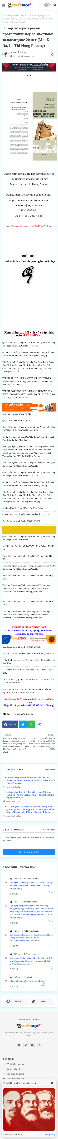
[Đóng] (52, 1082)
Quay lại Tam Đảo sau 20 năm (16, 420)
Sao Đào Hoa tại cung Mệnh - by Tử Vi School (23, 508)
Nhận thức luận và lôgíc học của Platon (27, 981)
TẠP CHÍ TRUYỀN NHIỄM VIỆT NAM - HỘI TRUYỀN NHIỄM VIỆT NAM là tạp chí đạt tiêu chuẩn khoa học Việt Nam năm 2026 (27, 381)
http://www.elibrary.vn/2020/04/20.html (29, 226)
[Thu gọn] (46, 1082)
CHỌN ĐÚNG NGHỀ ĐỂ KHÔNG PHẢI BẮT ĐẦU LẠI (26, 514)
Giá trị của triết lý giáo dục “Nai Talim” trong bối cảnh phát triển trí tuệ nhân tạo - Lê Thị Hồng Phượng (31, 885)
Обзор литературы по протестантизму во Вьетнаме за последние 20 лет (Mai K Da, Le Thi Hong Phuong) (31, 780)
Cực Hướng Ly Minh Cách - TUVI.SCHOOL (21, 521)
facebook (19, 1001)
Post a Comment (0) (29, 852)
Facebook (12, 724)
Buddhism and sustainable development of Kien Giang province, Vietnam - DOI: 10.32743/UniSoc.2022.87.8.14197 (31, 938)
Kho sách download (15, 1078)
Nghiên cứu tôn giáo (18, 15)
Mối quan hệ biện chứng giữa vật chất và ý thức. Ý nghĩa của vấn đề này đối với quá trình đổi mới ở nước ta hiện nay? (31, 961)
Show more (50, 769)
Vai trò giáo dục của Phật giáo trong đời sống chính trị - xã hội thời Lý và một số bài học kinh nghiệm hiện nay (30, 795)
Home (5, 15)
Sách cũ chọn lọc (14, 1069)
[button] (55, 5)
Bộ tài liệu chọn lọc (15, 1064)
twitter (44, 1001)
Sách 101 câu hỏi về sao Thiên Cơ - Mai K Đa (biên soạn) (28, 653)
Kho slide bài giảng (15, 1074)
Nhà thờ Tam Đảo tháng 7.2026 (16, 414)
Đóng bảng (50, 1134)
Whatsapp (31, 724)
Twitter (23, 724)
